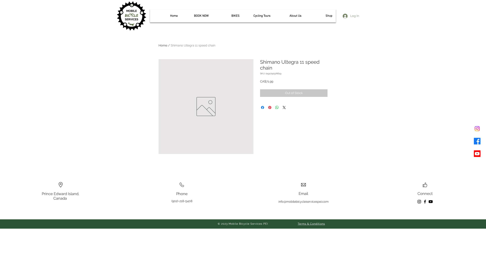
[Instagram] (477, 128)
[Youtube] (477, 153)
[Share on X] (284, 107)
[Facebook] (477, 141)
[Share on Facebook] (262, 107)
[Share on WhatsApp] (277, 107)
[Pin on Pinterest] (269, 107)
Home (163, 45)
